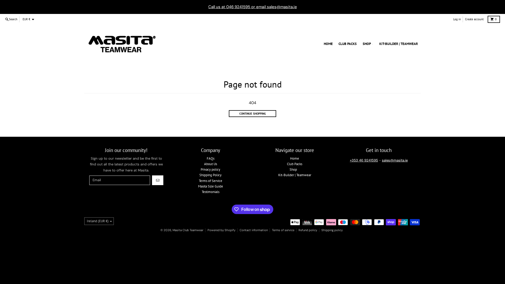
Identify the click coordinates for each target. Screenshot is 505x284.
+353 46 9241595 (364, 160)
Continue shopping (252, 113)
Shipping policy (332, 230)
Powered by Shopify (221, 230)
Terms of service (283, 230)
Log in (457, 19)
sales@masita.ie (395, 160)
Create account (474, 19)
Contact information (254, 230)
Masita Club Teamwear (188, 230)
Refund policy (308, 230)
